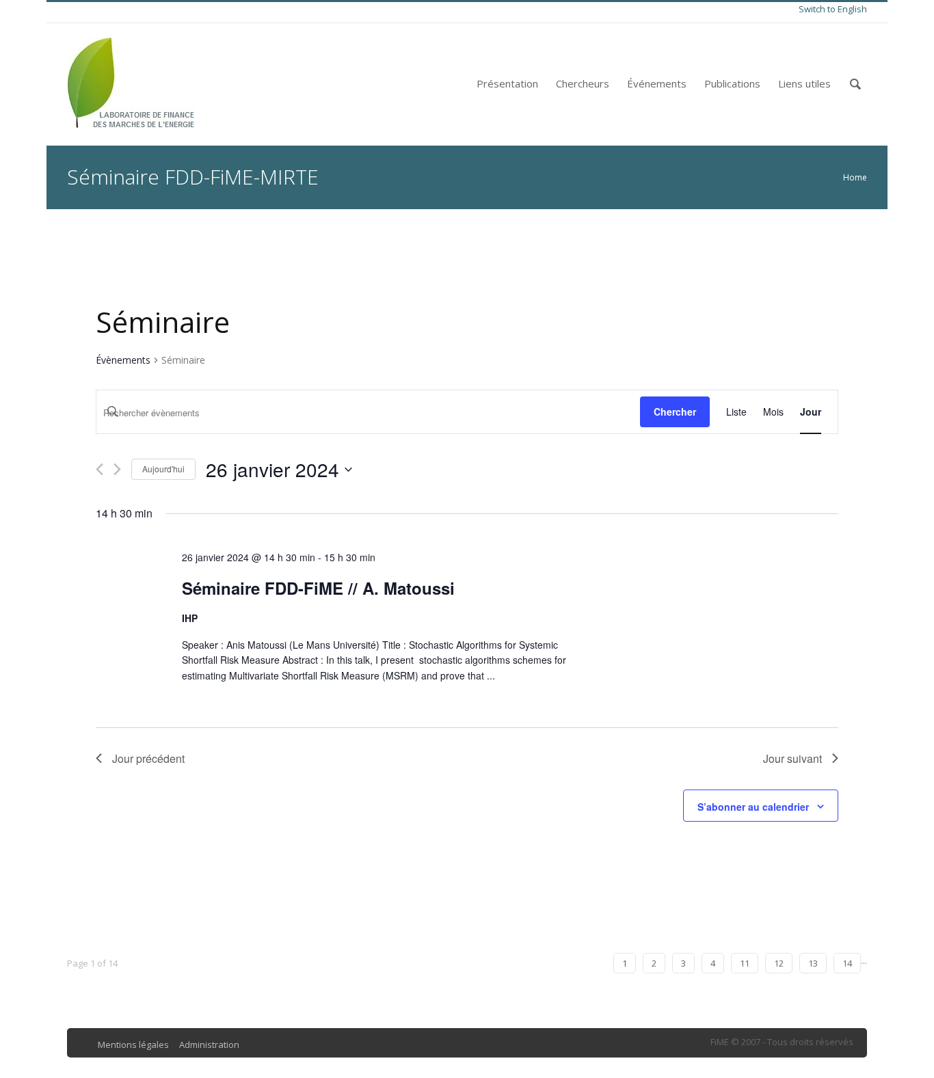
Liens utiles (804, 83)
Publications (732, 83)
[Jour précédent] (99, 469)
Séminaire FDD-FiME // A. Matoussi (318, 587)
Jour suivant (792, 758)
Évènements (123, 359)
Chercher (675, 411)
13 (813, 963)
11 (744, 963)
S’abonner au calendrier (753, 806)
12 (779, 963)
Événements (656, 83)
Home (855, 177)
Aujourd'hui (163, 468)
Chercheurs (582, 83)
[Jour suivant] (117, 469)
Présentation (507, 83)
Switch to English (833, 9)
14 (847, 963)
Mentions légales (133, 1044)
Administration (209, 1044)
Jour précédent (148, 758)
